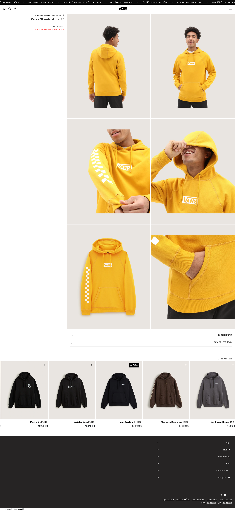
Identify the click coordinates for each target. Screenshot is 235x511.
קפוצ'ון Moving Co (38, 422)
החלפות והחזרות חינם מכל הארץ (190, 2)
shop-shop (18, 509)
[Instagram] (221, 495)
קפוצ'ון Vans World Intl (130, 422)
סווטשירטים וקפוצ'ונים (42, 15)
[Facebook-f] (230, 495)
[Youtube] (225, 495)
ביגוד (53, 15)
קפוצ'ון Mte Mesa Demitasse (174, 422)
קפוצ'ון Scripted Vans (84, 422)
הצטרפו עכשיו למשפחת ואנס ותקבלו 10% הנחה (82, 2)
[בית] (63, 15)
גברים (59, 15)
